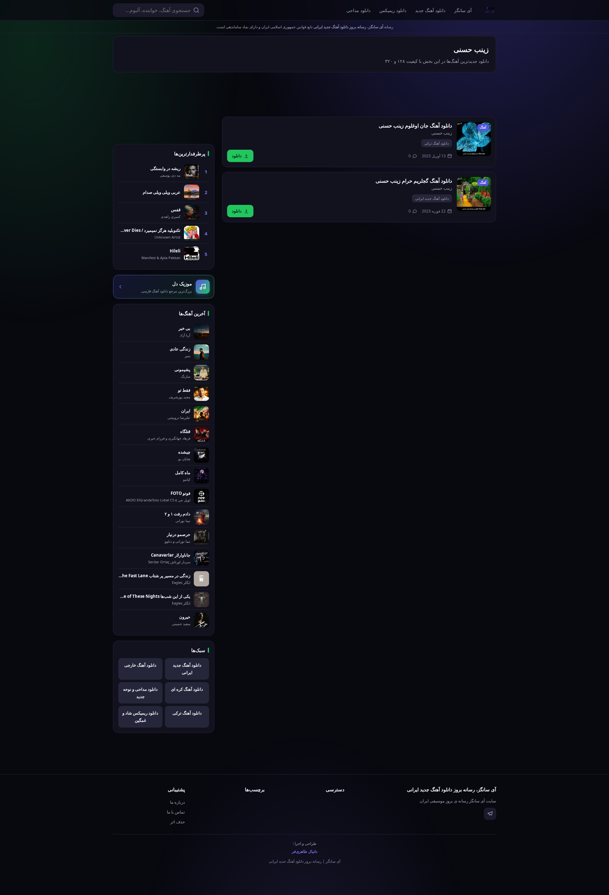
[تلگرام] (490, 814)
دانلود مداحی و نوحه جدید (140, 692)
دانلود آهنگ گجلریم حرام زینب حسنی (414, 180)
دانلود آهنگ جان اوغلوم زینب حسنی (415, 125)
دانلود (237, 156)
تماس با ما (176, 812)
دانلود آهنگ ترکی (436, 143)
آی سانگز (463, 10)
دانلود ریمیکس (392, 10)
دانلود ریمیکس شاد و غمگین (140, 716)
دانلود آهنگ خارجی (140, 665)
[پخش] (474, 139)
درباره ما (177, 802)
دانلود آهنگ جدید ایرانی (432, 198)
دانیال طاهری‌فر (304, 851)
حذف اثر (177, 822)
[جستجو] (196, 10)
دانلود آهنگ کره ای (187, 689)
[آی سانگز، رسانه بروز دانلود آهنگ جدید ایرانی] (490, 10)
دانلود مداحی (358, 10)
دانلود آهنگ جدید (430, 10)
